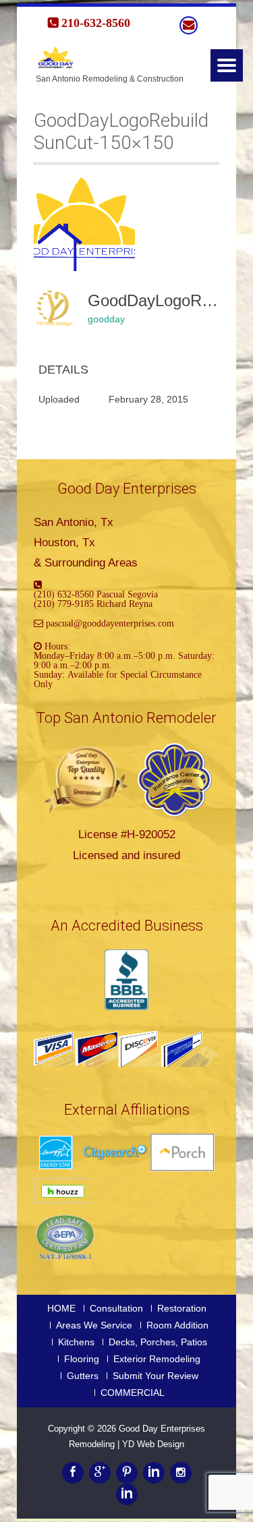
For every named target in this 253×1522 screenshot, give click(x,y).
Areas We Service (94, 1325)
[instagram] (181, 1473)
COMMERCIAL (133, 1392)
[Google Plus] (100, 1473)
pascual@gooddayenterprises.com (110, 623)
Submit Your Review (155, 1375)
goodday (106, 319)
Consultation (116, 1308)
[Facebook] (73, 1473)
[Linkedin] (154, 1473)
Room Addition (177, 1325)
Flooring (81, 1358)
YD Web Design (153, 1444)
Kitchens (76, 1342)
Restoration (181, 1308)
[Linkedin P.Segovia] (127, 1494)
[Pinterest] (127, 1473)
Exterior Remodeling (156, 1358)
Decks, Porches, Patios (158, 1342)
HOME (61, 1308)
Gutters (83, 1375)
